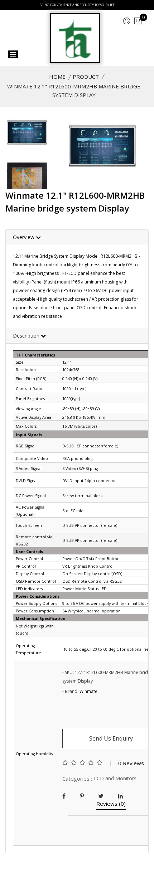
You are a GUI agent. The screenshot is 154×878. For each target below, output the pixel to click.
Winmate (88, 691)
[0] (138, 21)
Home (57, 76)
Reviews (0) (111, 804)
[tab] (77, 237)
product (86, 76)
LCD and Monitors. (116, 778)
